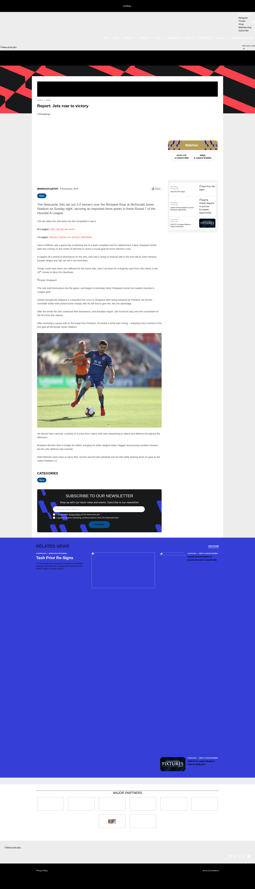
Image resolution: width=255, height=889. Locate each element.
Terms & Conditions (211, 870)
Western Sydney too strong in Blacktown (70, 237)
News (48, 100)
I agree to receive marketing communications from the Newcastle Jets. (88, 517)
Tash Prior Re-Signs (177, 192)
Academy (220, 38)
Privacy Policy (75, 514)
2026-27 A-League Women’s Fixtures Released (201, 763)
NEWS (106, 38)
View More (213, 546)
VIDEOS (116, 38)
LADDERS (143, 38)
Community (173, 38)
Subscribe (99, 525)
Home (40, 100)
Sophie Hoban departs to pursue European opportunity (202, 558)
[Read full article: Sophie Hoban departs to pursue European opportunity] (207, 206)
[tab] (181, 156)
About (188, 38)
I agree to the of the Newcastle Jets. (79, 514)
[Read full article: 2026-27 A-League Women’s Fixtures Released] (207, 223)
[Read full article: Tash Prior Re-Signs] (207, 189)
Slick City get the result (62, 229)
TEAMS (157, 38)
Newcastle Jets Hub (242, 38)
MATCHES (128, 38)
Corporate (204, 38)
